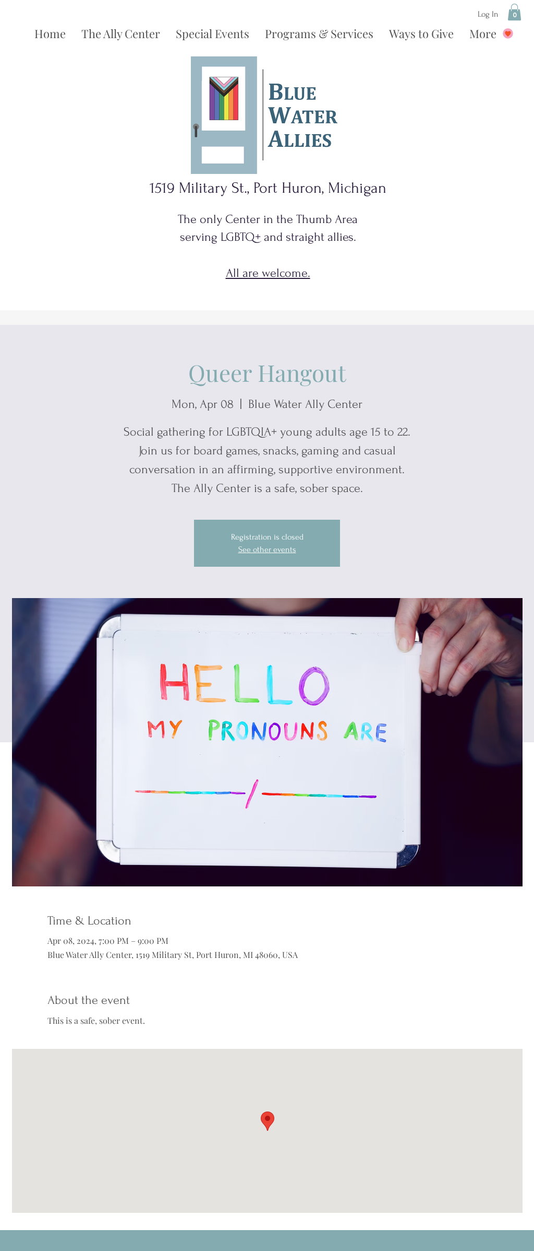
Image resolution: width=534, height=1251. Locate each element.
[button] (514, 12)
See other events (267, 549)
